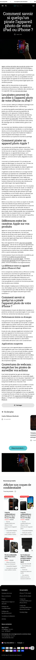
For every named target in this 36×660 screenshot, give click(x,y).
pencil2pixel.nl (18, 655)
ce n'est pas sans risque (20, 91)
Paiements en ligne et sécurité (8, 602)
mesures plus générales (9, 260)
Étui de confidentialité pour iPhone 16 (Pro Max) (10, 556)
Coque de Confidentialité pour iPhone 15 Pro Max (25, 607)
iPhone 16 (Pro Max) (25, 596)
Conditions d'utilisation (8, 616)
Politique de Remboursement (7, 612)
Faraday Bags (23, 612)
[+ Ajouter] (16, 508)
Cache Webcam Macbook (10, 416)
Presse (3, 599)
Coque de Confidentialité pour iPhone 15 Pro (25, 601)
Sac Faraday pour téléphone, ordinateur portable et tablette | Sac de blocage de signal (26, 558)
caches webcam (7, 388)
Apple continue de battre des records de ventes (16, 66)
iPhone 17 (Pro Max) (25, 593)
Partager (19, 405)
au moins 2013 (14, 119)
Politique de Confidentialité (6, 607)
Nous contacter (6, 596)
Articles (4, 619)
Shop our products (18, 448)
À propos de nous (7, 593)
